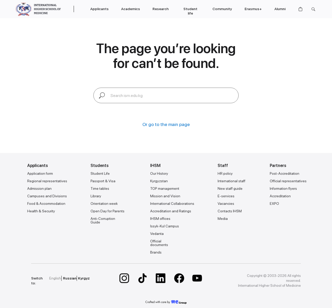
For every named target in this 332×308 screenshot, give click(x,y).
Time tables (100, 188)
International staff (231, 181)
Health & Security (41, 211)
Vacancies (226, 203)
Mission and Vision (165, 196)
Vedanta (157, 234)
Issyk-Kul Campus (164, 226)
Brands (156, 252)
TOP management (164, 188)
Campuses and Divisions (47, 196)
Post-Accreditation (284, 173)
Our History (159, 173)
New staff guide (230, 188)
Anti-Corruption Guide (103, 220)
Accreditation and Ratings (170, 211)
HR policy (225, 173)
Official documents (159, 243)
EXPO (274, 203)
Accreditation (280, 196)
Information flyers (283, 188)
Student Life (100, 173)
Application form (40, 173)
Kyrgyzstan (159, 181)
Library (96, 196)
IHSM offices (160, 218)
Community (222, 9)
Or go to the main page (166, 124)
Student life (190, 11)
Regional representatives (47, 181)
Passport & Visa (103, 181)
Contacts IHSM (230, 211)
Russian (70, 278)
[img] (124, 278)
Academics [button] (130, 9)
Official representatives (288, 181)
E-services (226, 196)
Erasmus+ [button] (253, 9)
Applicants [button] (99, 9)
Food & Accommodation (46, 203)
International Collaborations (172, 203)
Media (223, 218)
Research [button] (161, 9)
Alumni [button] (280, 9)
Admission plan (39, 188)
